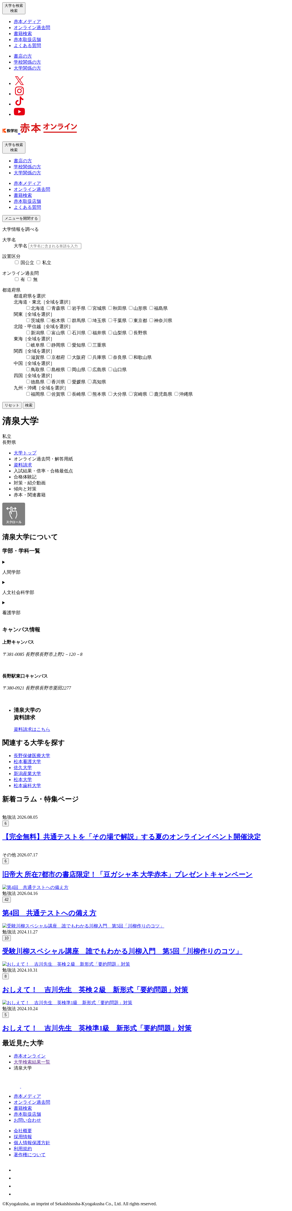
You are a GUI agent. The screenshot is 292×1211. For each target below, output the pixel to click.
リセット (12, 405)
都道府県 (11, 290)
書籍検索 (23, 33)
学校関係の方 (27, 62)
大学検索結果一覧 (32, 1062)
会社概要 (23, 1130)
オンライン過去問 (32, 27)
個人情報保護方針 (32, 1142)
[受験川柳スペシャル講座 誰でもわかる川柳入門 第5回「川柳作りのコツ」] (83, 925)
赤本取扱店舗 (27, 39)
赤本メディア (27, 21)
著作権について (30, 1154)
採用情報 (23, 1136)
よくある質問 (27, 45)
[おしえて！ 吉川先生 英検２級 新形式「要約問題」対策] (66, 964)
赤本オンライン (30, 1056)
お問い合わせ (27, 1120)
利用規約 (23, 1148)
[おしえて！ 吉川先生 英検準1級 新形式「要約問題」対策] (67, 1002)
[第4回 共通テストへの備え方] (35, 887)
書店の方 (23, 56)
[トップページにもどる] (39, 130)
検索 (29, 405)
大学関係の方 (27, 68)
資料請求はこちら (32, 729)
